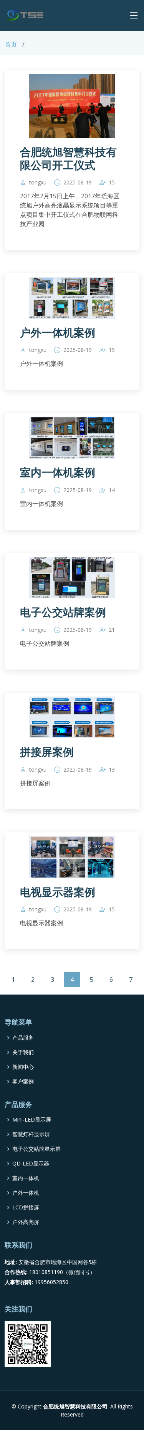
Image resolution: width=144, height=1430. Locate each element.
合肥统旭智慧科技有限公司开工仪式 (68, 159)
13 (112, 769)
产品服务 (23, 1037)
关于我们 (23, 1052)
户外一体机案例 (57, 333)
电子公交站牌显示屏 (36, 1149)
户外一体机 (25, 1193)
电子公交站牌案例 (63, 612)
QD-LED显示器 (30, 1163)
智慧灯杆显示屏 (31, 1134)
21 (112, 630)
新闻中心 (23, 1067)
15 (112, 182)
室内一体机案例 (57, 472)
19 (112, 350)
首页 (11, 44)
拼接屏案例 (47, 752)
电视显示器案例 (57, 892)
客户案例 (23, 1081)
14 (112, 490)
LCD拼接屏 (25, 1207)
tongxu (37, 182)
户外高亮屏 (25, 1222)
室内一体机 (25, 1178)
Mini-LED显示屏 (31, 1119)
